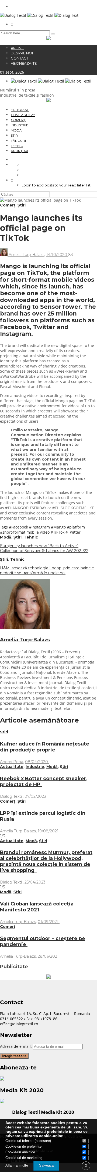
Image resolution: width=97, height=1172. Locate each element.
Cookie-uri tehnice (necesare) (28, 1141)
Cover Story (23, 115)
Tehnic (17, 146)
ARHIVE (17, 48)
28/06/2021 (49, 956)
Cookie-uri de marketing (23, 1158)
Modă (16, 130)
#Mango (59, 527)
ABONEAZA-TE (24, 63)
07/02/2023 (36, 796)
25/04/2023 (36, 882)
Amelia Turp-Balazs (26, 254)
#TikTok (58, 532)
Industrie (19, 125)
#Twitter (73, 532)
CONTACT (19, 58)
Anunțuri (19, 151)
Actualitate (11, 766)
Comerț (18, 120)
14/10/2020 (57, 254)
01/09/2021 (49, 921)
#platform (76, 527)
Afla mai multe (16, 1165)
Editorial (20, 110)
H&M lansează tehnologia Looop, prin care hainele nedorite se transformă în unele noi (47, 570)
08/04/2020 (37, 761)
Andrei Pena (11, 761)
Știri (15, 135)
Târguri (18, 141)
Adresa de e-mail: (16, 1046)
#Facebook (19, 527)
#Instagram (40, 527)
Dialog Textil (11, 796)
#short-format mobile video (25, 532)
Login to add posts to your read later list (56, 185)
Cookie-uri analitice (20, 1152)
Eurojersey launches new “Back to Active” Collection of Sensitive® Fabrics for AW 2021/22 (44, 548)
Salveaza (46, 1165)
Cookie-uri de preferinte (23, 1146)
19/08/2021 (49, 831)
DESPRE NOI (22, 53)
